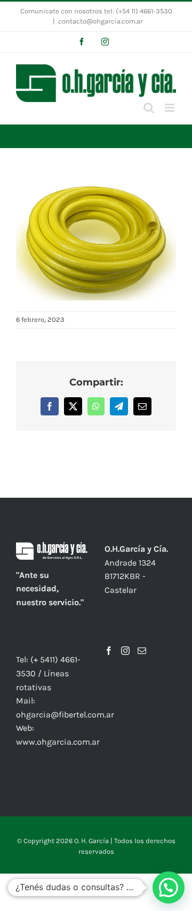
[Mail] (142, 650)
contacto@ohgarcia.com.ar (100, 21)
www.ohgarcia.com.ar (58, 742)
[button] (169, 887)
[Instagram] (125, 650)
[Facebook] (109, 650)
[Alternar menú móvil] (170, 107)
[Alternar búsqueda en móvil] (148, 107)
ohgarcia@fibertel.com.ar (65, 714)
